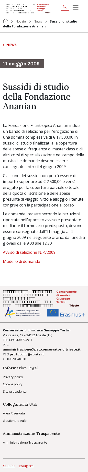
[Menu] (75, 7)
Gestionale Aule (15, 420)
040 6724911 (23, 340)
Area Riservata (14, 413)
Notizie (21, 21)
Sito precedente (15, 391)
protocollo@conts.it (27, 354)
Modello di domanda (21, 261)
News (38, 21)
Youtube (9, 465)
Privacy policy (13, 377)
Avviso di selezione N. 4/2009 (29, 252)
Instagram (26, 465)
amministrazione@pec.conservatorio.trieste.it (42, 349)
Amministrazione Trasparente (25, 442)
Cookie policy (12, 384)
